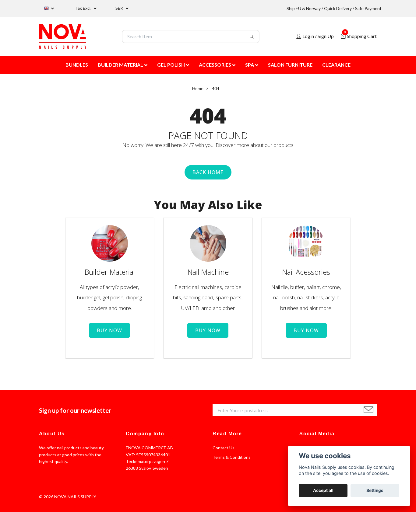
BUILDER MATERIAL (120, 65)
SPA (249, 65)
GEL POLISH (171, 65)
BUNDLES (76, 65)
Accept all (323, 490)
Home (197, 88)
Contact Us (223, 447)
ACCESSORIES (215, 65)
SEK (119, 8)
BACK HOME (208, 172)
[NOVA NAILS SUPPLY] (62, 36)
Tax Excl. (83, 8)
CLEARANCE (336, 65)
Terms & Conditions (232, 457)
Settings (374, 490)
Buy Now (109, 330)
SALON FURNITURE (290, 65)
